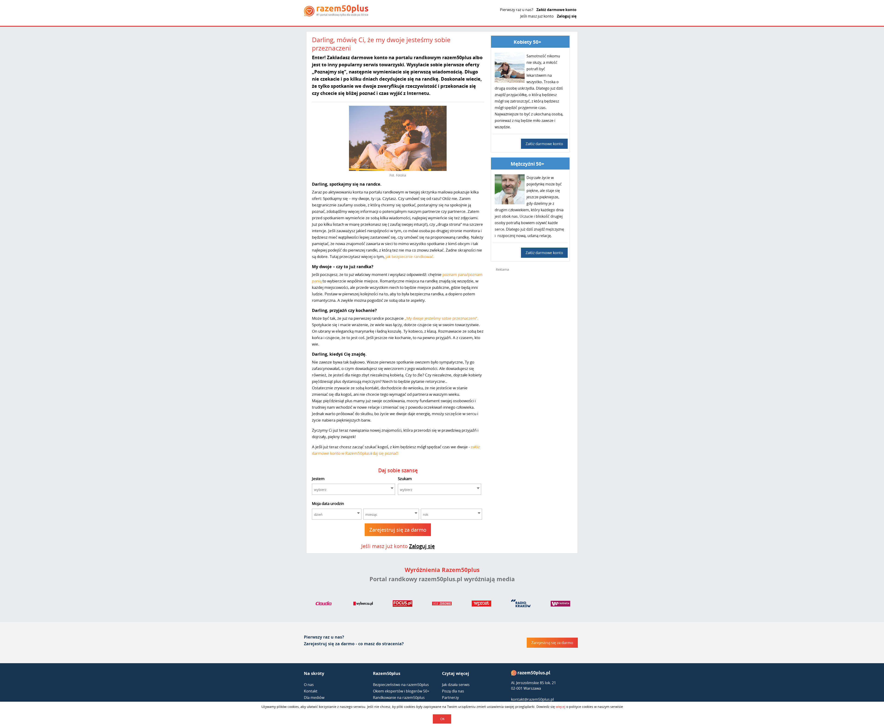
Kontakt (310, 691)
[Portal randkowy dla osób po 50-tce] (336, 10)
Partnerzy (450, 697)
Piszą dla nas (453, 691)
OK (442, 719)
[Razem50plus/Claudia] (323, 604)
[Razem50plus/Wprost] (481, 604)
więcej (560, 706)
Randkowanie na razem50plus (399, 697)
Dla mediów (314, 697)
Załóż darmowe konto (556, 9)
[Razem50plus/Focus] (402, 604)
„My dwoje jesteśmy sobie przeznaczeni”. (441, 318)
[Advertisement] (530, 348)
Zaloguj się (566, 16)
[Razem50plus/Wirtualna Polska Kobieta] (560, 604)
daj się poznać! (385, 453)
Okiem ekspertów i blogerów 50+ (401, 691)
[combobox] (353, 489)
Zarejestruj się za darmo (397, 529)
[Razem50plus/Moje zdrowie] (442, 604)
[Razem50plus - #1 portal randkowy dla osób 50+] (530, 674)
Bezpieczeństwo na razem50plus (401, 684)
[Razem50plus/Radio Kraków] (521, 604)
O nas (309, 684)
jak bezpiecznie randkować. (409, 256)
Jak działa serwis (456, 684)
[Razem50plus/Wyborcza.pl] (363, 604)
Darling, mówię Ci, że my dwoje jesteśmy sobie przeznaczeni (381, 43)
